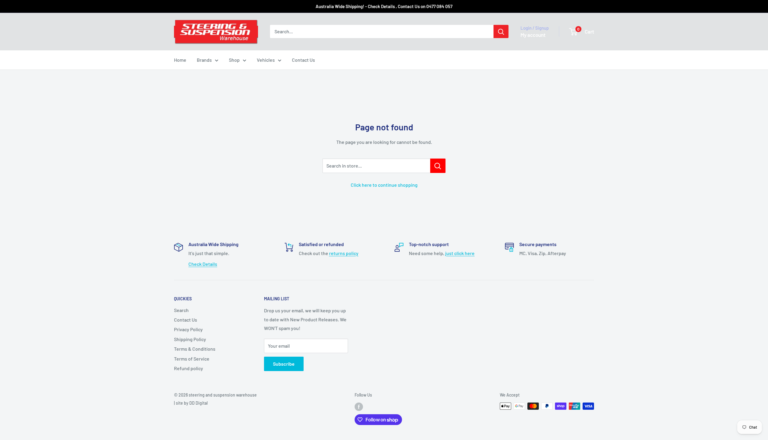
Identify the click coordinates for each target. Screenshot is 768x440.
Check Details (202, 264)
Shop (234, 60)
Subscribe (284, 364)
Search (181, 310)
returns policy (343, 253)
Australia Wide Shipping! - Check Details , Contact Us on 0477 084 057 (384, 6)
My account (532, 35)
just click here (460, 253)
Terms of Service (191, 358)
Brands (204, 60)
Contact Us (303, 60)
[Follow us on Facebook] (359, 407)
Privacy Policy (188, 329)
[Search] (501, 31)
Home (180, 60)
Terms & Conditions (194, 349)
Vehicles (266, 60)
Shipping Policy (190, 339)
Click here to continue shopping (384, 185)
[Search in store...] (438, 166)
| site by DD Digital (191, 403)
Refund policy (188, 368)
